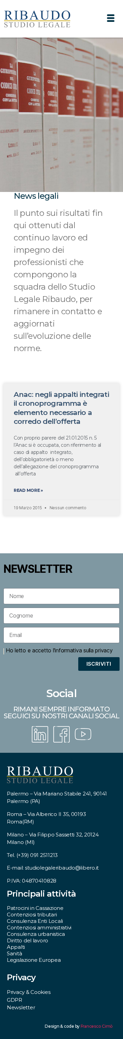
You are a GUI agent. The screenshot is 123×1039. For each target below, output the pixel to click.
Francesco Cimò (97, 1026)
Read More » (28, 490)
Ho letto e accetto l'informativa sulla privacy (59, 650)
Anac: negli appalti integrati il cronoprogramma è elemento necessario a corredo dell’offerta (61, 408)
